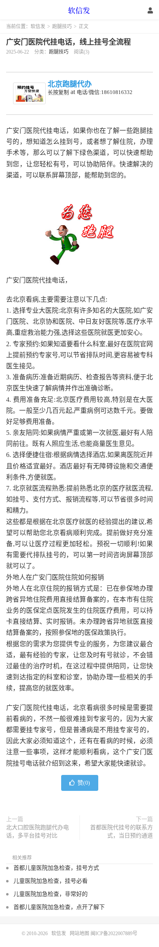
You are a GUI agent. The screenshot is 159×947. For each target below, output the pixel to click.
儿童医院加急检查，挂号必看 (50, 881)
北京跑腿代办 (70, 84)
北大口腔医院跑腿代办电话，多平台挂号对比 (37, 831)
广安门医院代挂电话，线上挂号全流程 (68, 42)
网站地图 (79, 933)
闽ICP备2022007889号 (114, 933)
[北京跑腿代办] (29, 93)
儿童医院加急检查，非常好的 (50, 894)
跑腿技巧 (62, 26)
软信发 (79, 10)
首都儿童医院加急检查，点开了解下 (59, 907)
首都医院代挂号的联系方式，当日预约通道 (121, 831)
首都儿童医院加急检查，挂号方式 (56, 868)
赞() (83, 783)
